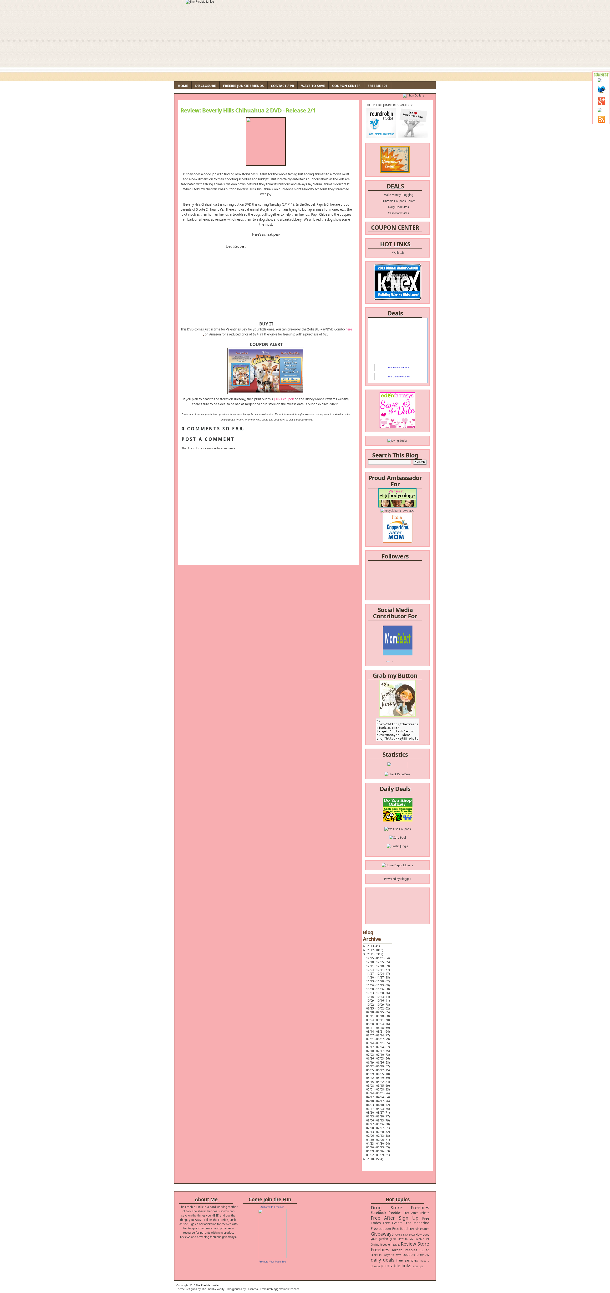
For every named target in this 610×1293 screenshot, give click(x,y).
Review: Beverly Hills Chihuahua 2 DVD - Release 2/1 (247, 110)
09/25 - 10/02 (375, 1008)
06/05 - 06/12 (375, 1070)
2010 (371, 1159)
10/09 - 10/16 (375, 1001)
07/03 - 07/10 (375, 1055)
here (349, 329)
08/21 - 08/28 (375, 1028)
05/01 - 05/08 (375, 1089)
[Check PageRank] (397, 774)
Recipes (395, 1244)
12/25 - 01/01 (375, 958)
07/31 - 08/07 (375, 1039)
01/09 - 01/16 (375, 1151)
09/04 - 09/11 (375, 1020)
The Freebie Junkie (207, 1285)
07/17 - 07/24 (375, 1047)
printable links (396, 1265)
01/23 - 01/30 (375, 1143)
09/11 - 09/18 (375, 1016)
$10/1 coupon (284, 399)
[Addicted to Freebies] (272, 1257)
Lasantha (252, 1289)
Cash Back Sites (398, 213)
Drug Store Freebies (400, 1207)
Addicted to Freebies (272, 1207)
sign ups (417, 1266)
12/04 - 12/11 (375, 970)
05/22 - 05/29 (375, 1078)
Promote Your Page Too (272, 1261)
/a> (408, 645)
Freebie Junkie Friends (243, 85)
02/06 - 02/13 (375, 1136)
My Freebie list (419, 1239)
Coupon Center (346, 85)
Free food (400, 1228)
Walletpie (398, 253)
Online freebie (380, 1244)
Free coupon (381, 1228)
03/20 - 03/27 (375, 1112)
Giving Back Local (405, 1234)
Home (183, 85)
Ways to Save (313, 85)
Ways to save (392, 1255)
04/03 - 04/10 (375, 1105)
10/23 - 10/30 (375, 993)
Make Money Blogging (398, 195)
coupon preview (415, 1254)
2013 (371, 946)
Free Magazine (416, 1223)
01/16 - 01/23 (375, 1147)
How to (403, 1239)
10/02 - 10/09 (375, 1005)
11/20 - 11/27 (375, 977)
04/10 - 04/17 (375, 1101)
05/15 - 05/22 (375, 1082)
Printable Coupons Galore (398, 201)
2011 (371, 954)
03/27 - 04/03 (375, 1109)
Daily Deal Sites (398, 207)
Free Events (392, 1223)
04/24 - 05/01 (375, 1093)
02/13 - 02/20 (375, 1132)
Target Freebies (404, 1250)
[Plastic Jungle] (397, 817)
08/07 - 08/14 (375, 1035)
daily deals (382, 1260)
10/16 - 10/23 (375, 997)
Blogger (405, 879)
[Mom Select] (397, 632)
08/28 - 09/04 (375, 1024)
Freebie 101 (377, 85)
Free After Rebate (416, 1213)
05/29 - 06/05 (375, 1074)
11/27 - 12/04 (375, 974)
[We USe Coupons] (397, 800)
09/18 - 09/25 (375, 1012)
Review (408, 1244)
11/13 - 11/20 (375, 981)
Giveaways (382, 1234)
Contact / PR (282, 85)
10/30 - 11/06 (375, 989)
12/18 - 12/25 (375, 962)
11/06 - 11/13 (375, 985)
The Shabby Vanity (213, 1289)
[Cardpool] (397, 808)
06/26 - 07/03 (375, 1058)
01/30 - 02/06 (375, 1140)
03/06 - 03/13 (375, 1120)
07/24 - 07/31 (375, 1043)
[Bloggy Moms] (397, 641)
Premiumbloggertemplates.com (279, 1289)
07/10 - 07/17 (375, 1051)
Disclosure (205, 85)
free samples (407, 1260)
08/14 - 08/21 (375, 1031)
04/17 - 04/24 (375, 1097)
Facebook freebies (386, 1212)
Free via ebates (419, 1229)
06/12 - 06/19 (375, 1066)
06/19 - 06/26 (375, 1062)
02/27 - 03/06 (375, 1124)
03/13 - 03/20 (375, 1116)
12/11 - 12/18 (375, 966)
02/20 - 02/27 (375, 1128)
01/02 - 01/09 (375, 1155)
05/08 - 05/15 (375, 1086)
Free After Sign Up (394, 1218)
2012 (371, 950)
